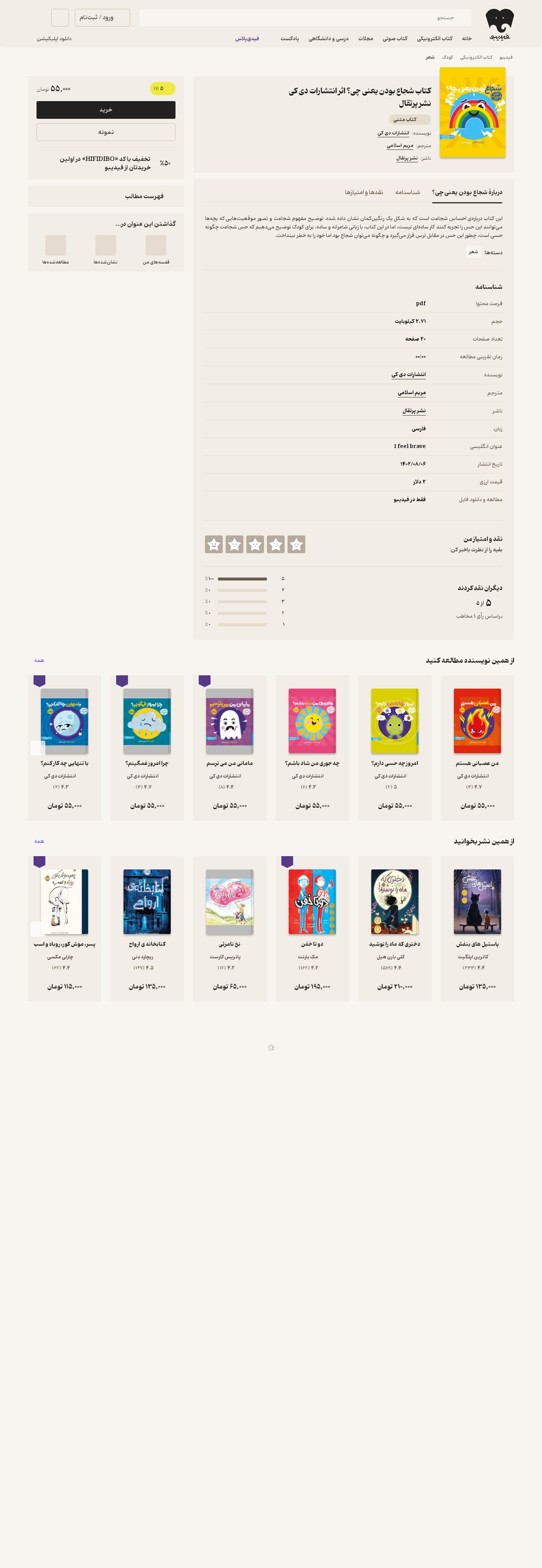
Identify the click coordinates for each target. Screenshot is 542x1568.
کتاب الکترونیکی (476, 57)
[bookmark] (227, 159)
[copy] (44, 163)
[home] (499, 25)
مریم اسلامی (400, 145)
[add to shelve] (156, 245)
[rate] (296, 544)
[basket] (60, 18)
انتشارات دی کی (393, 133)
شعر (430, 57)
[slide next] (38, 748)
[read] (55, 245)
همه (39, 661)
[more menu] (209, 159)
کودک (447, 57)
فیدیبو (506, 57)
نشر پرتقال (407, 158)
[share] (262, 159)
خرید (106, 110)
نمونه (106, 132)
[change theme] (36, 18)
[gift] (244, 159)
